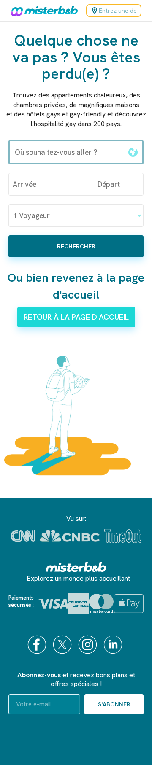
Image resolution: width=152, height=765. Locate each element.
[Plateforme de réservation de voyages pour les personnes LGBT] (76, 567)
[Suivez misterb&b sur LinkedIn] (114, 644)
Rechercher (76, 246)
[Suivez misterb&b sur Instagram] (88, 644)
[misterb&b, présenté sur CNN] (23, 536)
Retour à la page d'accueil (76, 317)
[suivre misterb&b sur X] (63, 644)
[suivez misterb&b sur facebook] (38, 644)
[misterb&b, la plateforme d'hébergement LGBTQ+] (42, 10)
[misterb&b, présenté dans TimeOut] (122, 536)
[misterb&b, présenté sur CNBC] (70, 536)
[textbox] (67, 152)
